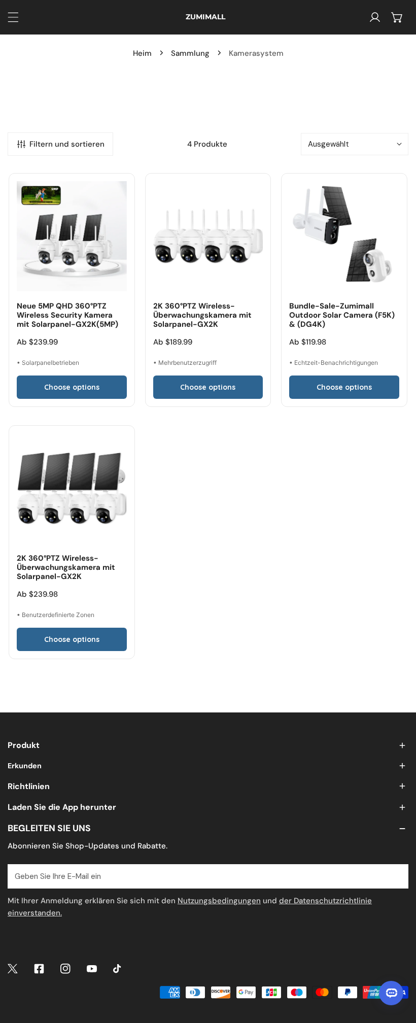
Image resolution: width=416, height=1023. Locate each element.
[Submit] (395, 876)
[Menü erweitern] (13, 17)
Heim (142, 53)
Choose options (71, 387)
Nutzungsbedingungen (219, 901)
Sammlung (190, 53)
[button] (397, 17)
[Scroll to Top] (398, 969)
